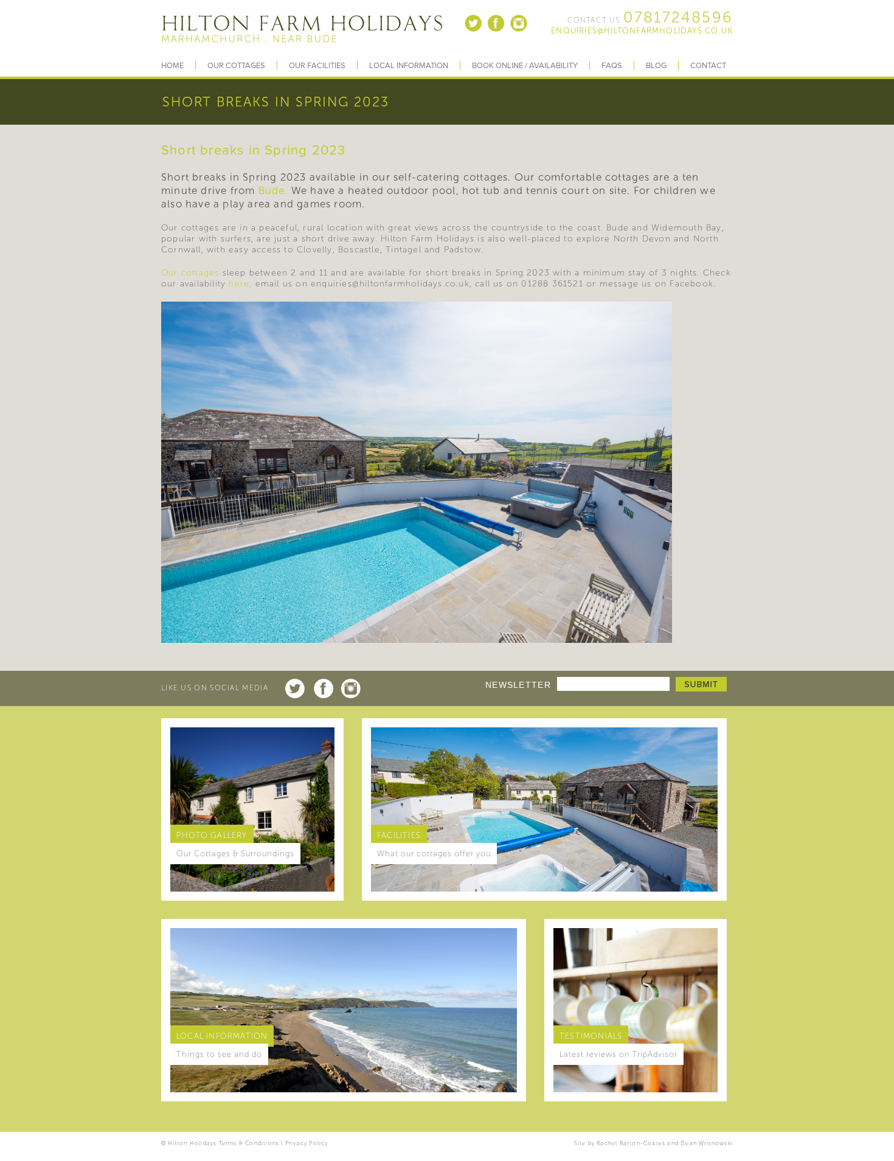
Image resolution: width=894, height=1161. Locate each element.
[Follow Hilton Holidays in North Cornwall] (473, 30)
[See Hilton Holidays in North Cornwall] (518, 30)
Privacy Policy (306, 1143)
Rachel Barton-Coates (631, 1143)
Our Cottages (236, 66)
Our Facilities (317, 66)
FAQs (611, 66)
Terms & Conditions (249, 1143)
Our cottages (190, 273)
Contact (708, 66)
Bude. (273, 190)
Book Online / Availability (525, 66)
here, (240, 284)
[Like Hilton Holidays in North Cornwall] (496, 30)
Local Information (408, 66)
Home (172, 66)
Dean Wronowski (707, 1143)
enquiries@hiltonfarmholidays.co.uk (642, 30)
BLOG (656, 66)
